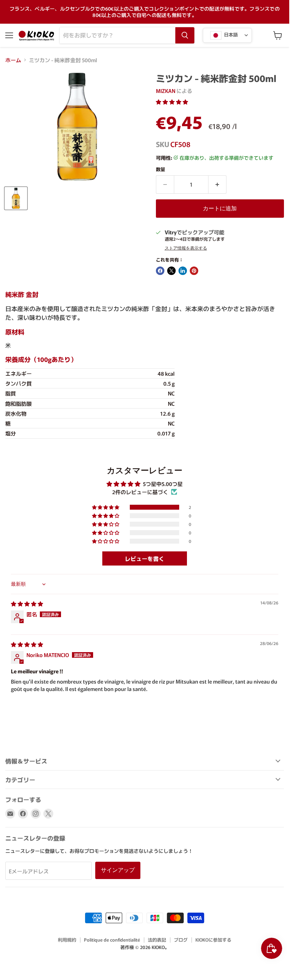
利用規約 (67, 939)
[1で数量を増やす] (217, 184)
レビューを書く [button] (144, 558)
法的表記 (157, 939)
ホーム (13, 60)
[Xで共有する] (171, 271)
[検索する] (184, 35)
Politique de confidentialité (112, 939)
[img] (27, 603)
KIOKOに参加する (213, 939)
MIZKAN (165, 90)
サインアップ (118, 870)
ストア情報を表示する (186, 248)
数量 (160, 169)
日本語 (230, 34)
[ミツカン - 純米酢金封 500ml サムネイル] (16, 198)
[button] (172, 101)
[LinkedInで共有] (182, 271)
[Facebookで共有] (160, 271)
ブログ (181, 939)
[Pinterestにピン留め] (194, 271)
